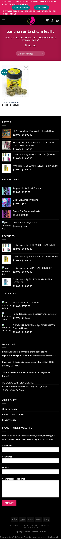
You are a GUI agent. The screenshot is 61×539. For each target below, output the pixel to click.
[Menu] (4, 20)
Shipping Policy (9, 408)
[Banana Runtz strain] (15, 81)
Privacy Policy (9, 419)
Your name (7, 445)
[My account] (52, 20)
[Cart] (57, 20)
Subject (5, 467)
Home (8, 37)
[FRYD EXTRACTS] (30, 20)
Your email (7, 456)
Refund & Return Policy (13, 414)
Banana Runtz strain (10, 102)
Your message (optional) (14, 479)
